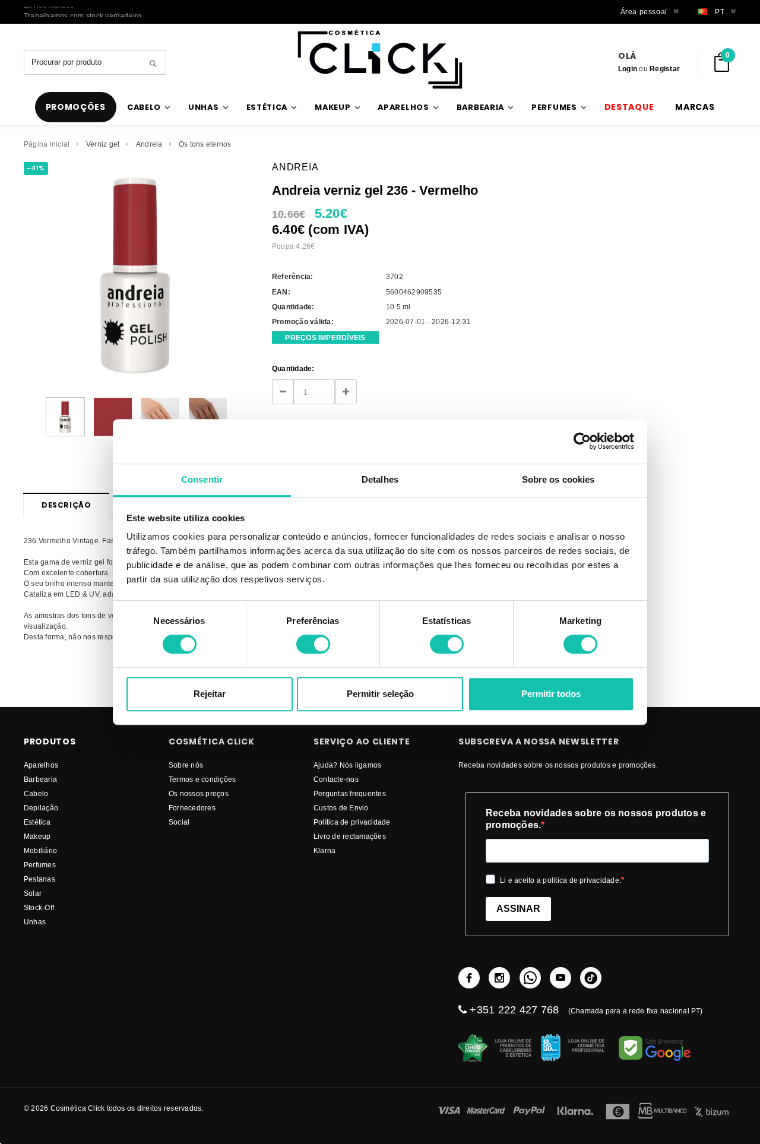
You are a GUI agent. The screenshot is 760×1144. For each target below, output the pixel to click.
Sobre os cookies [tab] (558, 479)
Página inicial (46, 144)
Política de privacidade (352, 821)
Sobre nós (186, 764)
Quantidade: (293, 368)
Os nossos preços (199, 793)
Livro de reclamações (350, 836)
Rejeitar (210, 694)
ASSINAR (518, 909)
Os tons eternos (205, 144)
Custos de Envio (341, 807)
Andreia (149, 144)
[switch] (313, 644)
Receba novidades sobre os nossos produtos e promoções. (596, 819)
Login (627, 68)
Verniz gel (102, 144)
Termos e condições (202, 779)
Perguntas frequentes (350, 793)
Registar (665, 68)
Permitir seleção (380, 694)
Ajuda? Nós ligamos (347, 764)
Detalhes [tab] (380, 479)
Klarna (324, 850)
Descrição (66, 505)
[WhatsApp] (530, 977)
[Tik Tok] (590, 977)
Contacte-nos (336, 779)
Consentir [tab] (202, 479)
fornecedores (192, 807)
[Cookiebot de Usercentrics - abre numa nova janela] (582, 441)
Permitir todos (551, 694)
